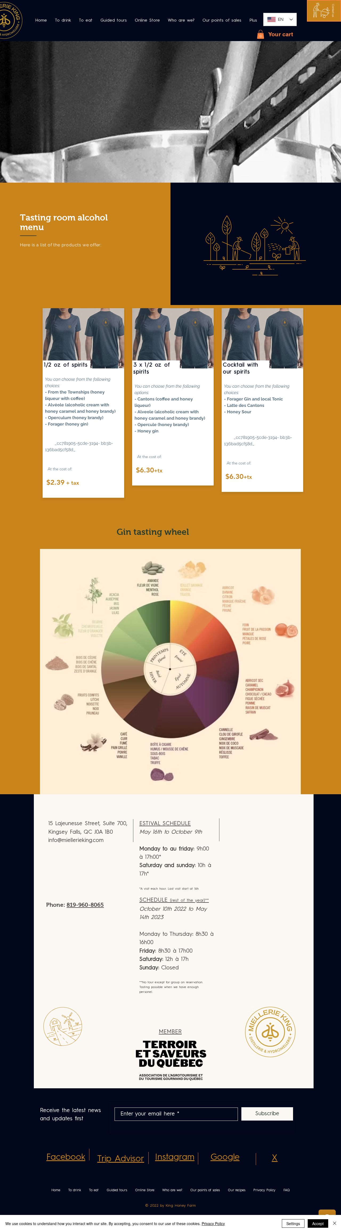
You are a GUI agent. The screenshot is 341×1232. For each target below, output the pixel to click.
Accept (318, 1223)
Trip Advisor (120, 1159)
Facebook (65, 1157)
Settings (293, 1223)
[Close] (334, 1223)
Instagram (174, 1157)
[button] (333, 11)
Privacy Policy (213, 1223)
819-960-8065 (85, 905)
